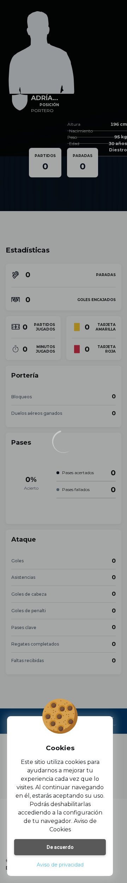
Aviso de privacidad (60, 865)
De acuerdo (60, 847)
